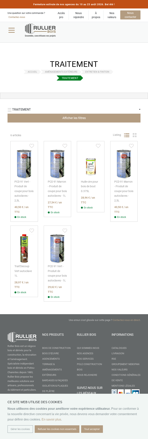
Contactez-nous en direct (126, 320)
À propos (96, 15)
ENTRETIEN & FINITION (97, 72)
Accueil (32, 72)
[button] (31, 145)
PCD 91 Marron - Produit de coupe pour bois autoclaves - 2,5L (123, 191)
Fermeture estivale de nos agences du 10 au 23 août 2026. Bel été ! (74, 4)
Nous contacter (130, 14)
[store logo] (40, 30)
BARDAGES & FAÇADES (55, 380)
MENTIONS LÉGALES (123, 385)
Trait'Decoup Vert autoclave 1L (23, 271)
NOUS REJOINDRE (87, 375)
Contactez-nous (16, 17)
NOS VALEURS (120, 369)
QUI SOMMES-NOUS (88, 348)
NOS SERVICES (85, 358)
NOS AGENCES (85, 353)
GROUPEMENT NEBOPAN (125, 364)
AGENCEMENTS (51, 358)
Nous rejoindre (78, 15)
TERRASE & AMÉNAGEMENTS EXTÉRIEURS (52, 369)
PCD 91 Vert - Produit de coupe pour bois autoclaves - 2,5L (24, 191)
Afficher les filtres (74, 118)
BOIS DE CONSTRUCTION (56, 348)
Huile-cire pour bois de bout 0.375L (89, 186)
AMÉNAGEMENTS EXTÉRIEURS (61, 72)
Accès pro (61, 15)
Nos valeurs (112, 15)
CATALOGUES (119, 348)
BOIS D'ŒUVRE (50, 353)
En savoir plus (51, 419)
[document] (74, 416)
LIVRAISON (118, 353)
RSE (114, 358)
